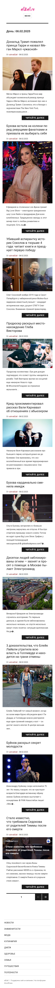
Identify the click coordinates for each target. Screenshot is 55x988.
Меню (27, 16)
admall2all (13, 55)
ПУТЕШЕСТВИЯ (11, 966)
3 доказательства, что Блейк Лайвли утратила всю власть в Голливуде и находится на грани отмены (27, 651)
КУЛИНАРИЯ (10, 941)
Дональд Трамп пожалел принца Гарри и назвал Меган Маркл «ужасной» (26, 45)
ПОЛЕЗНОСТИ (11, 972)
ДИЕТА (7, 947)
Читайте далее (35, 117)
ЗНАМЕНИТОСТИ (12, 929)
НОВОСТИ (9, 922)
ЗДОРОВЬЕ (9, 954)
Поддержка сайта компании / (22, 980)
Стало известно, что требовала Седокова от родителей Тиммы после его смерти (26, 823)
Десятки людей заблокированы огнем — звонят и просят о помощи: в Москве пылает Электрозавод (26, 563)
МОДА (7, 935)
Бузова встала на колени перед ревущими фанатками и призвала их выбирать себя (27, 129)
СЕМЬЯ (7, 960)
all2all (6, 980)
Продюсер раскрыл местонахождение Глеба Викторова (25, 327)
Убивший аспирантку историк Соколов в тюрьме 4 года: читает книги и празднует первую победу (26, 244)
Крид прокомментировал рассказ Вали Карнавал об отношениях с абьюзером (27, 407)
